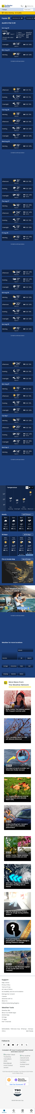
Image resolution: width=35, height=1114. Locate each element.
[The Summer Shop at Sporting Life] (29, 671)
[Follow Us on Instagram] (8, 1045)
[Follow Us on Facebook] (4, 1045)
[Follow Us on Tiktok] (17, 1045)
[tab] (27, 487)
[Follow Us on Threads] (22, 1045)
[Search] (22, 6)
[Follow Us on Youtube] (13, 1045)
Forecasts (27, 10)
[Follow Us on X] (26, 1045)
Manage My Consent (8, 994)
